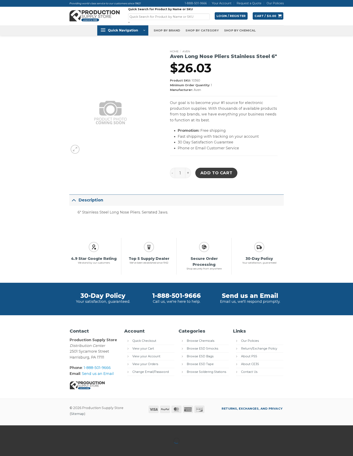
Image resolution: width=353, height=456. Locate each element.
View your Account (146, 356)
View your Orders (145, 364)
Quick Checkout (144, 341)
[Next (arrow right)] (17, 448)
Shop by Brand (167, 30)
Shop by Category (202, 30)
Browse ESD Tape (200, 364)
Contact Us (249, 372)
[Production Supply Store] (94, 16)
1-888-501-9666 (196, 3)
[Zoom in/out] (4, 429)
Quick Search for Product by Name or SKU (160, 9)
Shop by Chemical (240, 30)
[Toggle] (73, 200)
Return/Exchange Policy (259, 348)
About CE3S (250, 364)
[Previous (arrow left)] (4, 448)
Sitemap (77, 414)
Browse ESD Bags (200, 356)
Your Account (221, 3)
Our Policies (275, 3)
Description (90, 200)
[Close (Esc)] (44, 429)
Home (174, 51)
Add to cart (216, 172)
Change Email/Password (150, 372)
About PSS (249, 356)
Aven (186, 51)
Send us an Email (250, 296)
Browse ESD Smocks (202, 348)
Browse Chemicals (200, 341)
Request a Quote (249, 3)
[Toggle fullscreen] (17, 429)
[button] (231, 16)
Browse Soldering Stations (206, 372)
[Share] (31, 429)
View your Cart (143, 348)
